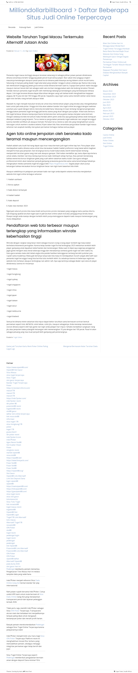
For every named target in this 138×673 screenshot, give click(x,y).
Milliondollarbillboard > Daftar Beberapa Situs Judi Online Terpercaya (69, 14)
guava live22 (11, 432)
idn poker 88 (11, 403)
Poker (8, 385)
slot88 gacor (11, 411)
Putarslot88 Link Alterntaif (17, 551)
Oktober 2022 (108, 119)
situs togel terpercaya (15, 375)
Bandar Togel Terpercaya (16, 383)
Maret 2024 (107, 91)
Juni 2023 (106, 102)
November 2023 (109, 96)
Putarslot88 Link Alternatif (17, 548)
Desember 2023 (109, 94)
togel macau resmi (13, 507)
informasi (10, 419)
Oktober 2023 (108, 99)
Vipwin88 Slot (11, 512)
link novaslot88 (12, 504)
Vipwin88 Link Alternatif (16, 476)
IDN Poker (10, 527)
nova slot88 (11, 455)
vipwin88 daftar (12, 558)
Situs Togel (11, 377)
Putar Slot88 (11, 463)
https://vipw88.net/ (14, 458)
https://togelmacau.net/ (58, 163)
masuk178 (10, 390)
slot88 (8, 530)
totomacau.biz (12, 499)
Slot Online (107, 143)
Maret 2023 (107, 110)
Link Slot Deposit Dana (15, 478)
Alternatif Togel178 (14, 522)
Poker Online (108, 140)
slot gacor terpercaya (15, 380)
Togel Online (17, 337)
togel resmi (11, 533)
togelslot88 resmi (13, 409)
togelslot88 (11, 509)
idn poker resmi (12, 434)
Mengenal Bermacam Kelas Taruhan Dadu (80, 346)
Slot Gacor (10, 473)
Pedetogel (10, 569)
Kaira (21, 671)
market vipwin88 (13, 452)
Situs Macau (11, 372)
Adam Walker (33, 51)
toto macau (11, 520)
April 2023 (107, 108)
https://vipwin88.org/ (14, 471)
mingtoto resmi (12, 450)
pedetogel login (12, 535)
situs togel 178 (12, 421)
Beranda (11, 27)
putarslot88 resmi (13, 406)
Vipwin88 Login (12, 515)
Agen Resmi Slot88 (13, 442)
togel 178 (10, 429)
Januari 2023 (108, 116)
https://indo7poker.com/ (16, 398)
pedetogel (10, 540)
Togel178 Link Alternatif (16, 517)
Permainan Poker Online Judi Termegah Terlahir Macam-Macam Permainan (117, 64)
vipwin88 (10, 483)
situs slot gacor (12, 496)
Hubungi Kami (25, 27)
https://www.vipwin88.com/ (17, 367)
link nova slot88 (12, 416)
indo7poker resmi (13, 401)
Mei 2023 (106, 105)
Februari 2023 (108, 113)
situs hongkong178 (14, 424)
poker (8, 427)
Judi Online (39, 27)
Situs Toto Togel (13, 502)
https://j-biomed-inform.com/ (18, 388)
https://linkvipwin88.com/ (16, 489)
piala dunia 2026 (13, 564)
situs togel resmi (13, 494)
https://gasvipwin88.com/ (16, 491)
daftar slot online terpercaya (18, 414)
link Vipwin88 (11, 546)
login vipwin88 (12, 481)
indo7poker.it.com (13, 437)
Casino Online (108, 135)
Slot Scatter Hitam (13, 445)
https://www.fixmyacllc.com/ (17, 460)
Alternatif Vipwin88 (14, 561)
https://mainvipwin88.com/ (17, 486)
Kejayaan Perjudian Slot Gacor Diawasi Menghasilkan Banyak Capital (115, 72)
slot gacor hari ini (13, 566)
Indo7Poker (11, 440)
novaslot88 (10, 525)
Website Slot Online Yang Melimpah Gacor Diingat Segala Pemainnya (115, 56)
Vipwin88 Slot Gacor (14, 370)
